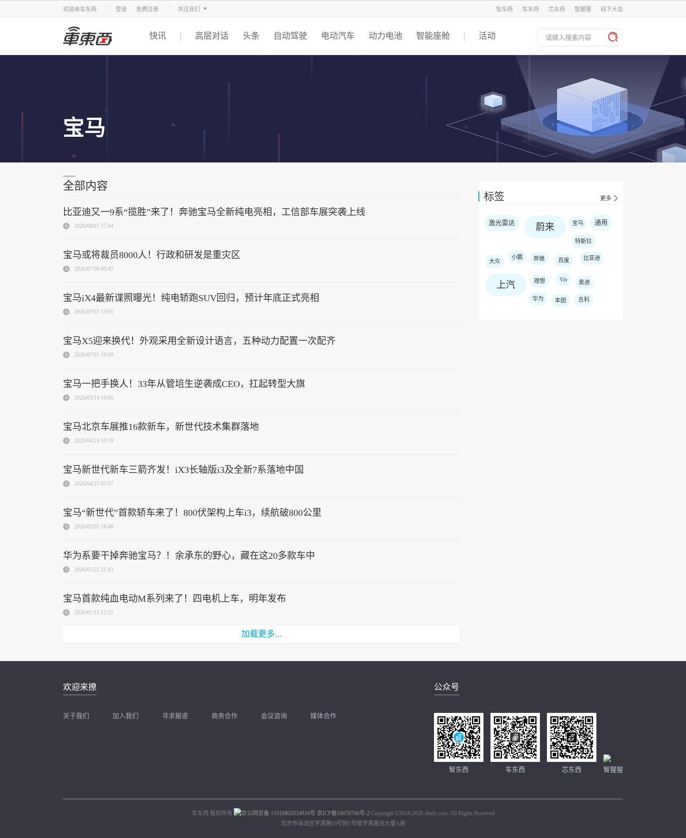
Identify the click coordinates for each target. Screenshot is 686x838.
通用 (601, 222)
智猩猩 (582, 9)
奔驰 (539, 258)
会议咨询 (274, 716)
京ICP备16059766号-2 (343, 813)
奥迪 (584, 282)
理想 (539, 281)
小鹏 (517, 257)
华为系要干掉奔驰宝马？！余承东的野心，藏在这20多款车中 (189, 555)
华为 (538, 299)
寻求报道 (175, 716)
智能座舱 (433, 36)
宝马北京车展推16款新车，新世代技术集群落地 (161, 427)
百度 (563, 260)
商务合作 (224, 716)
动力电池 (385, 36)
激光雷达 (502, 222)
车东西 (530, 9)
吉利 (583, 299)
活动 (487, 36)
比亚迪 (591, 258)
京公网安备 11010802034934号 (278, 813)
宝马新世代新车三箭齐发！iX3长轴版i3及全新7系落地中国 (183, 470)
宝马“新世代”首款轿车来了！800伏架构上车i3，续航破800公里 (192, 512)
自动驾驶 (290, 36)
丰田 (560, 300)
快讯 (157, 36)
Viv (563, 279)
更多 (605, 198)
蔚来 (545, 227)
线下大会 (612, 9)
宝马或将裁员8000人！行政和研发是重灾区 (151, 255)
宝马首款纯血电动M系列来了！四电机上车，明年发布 (174, 598)
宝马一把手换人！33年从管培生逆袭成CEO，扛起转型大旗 (184, 384)
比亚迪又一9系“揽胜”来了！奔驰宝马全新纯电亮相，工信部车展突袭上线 (214, 212)
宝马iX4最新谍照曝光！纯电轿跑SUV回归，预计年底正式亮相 (191, 298)
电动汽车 (338, 36)
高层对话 (212, 36)
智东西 (504, 9)
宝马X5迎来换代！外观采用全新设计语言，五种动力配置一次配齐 (199, 341)
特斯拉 (583, 241)
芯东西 (556, 9)
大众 (494, 261)
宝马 (577, 223)
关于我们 (76, 716)
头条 (251, 36)
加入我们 (125, 716)
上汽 (506, 285)
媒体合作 (323, 716)
